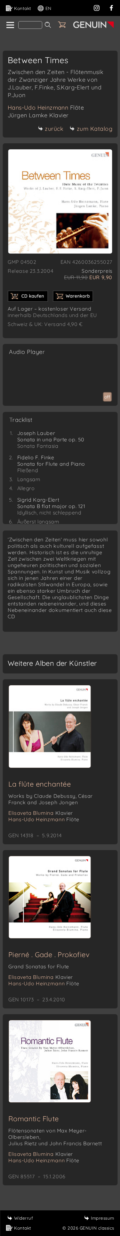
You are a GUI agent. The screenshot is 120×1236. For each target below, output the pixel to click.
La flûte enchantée (39, 784)
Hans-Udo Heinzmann (46, 107)
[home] (9, 25)
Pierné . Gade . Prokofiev (49, 954)
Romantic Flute (33, 1118)
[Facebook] (111, 7)
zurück (54, 128)
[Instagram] (97, 7)
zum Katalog (95, 128)
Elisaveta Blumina (40, 813)
